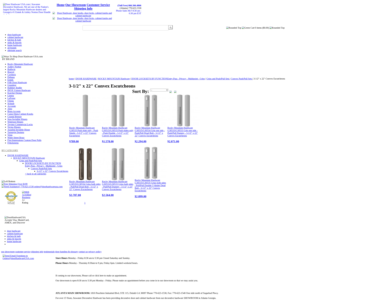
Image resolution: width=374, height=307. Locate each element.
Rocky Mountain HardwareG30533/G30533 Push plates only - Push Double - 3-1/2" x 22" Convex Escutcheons (117, 135)
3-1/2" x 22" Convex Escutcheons (52, 171)
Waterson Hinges (15, 122)
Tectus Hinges (14, 127)
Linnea (10, 95)
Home (61, 5)
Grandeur (11, 85)
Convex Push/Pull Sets (41, 168)
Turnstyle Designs (15, 132)
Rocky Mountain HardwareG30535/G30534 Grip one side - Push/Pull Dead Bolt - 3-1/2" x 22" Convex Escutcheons (150, 135)
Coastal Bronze (14, 116)
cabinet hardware (15, 37)
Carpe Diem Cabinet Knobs (20, 114)
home (71, 78)
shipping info (37, 251)
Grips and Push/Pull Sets (30, 160)
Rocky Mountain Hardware (20, 64)
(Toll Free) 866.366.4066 (129, 5)
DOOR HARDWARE (17, 155)
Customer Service (98, 5)
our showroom (8, 251)
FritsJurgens (13, 143)
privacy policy (95, 251)
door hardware (14, 34)
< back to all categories (35, 174)
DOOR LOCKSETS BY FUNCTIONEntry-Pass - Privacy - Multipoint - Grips (43, 164)
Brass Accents (13, 111)
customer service (23, 251)
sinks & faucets (14, 42)
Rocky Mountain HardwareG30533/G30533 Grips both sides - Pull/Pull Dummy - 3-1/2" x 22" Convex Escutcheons (117, 188)
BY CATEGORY (10, 150)
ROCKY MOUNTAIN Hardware (29, 158)
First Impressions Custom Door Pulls (24, 140)
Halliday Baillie (14, 87)
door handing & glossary (66, 251)
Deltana (11, 77)
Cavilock (11, 74)
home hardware (14, 45)
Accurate (11, 106)
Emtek (10, 80)
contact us (83, 251)
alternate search (14, 50)
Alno (9, 108)
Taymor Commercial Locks (20, 124)
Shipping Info (83, 8)
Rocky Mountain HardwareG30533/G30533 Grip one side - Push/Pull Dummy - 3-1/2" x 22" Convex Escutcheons (182, 135)
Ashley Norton (14, 66)
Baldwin (11, 69)
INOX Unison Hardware (19, 90)
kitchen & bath (14, 40)
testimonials (49, 251)
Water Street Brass (15, 137)
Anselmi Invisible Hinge (18, 129)
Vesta (9, 135)
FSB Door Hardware (17, 82)
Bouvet (10, 72)
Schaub (10, 103)
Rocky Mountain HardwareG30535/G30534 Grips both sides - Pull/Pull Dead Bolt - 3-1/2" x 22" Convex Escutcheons (85, 188)
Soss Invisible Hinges (17, 119)
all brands (11, 48)
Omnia (10, 101)
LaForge (11, 98)
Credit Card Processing (11, 202)
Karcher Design (14, 93)
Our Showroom (75, 5)
